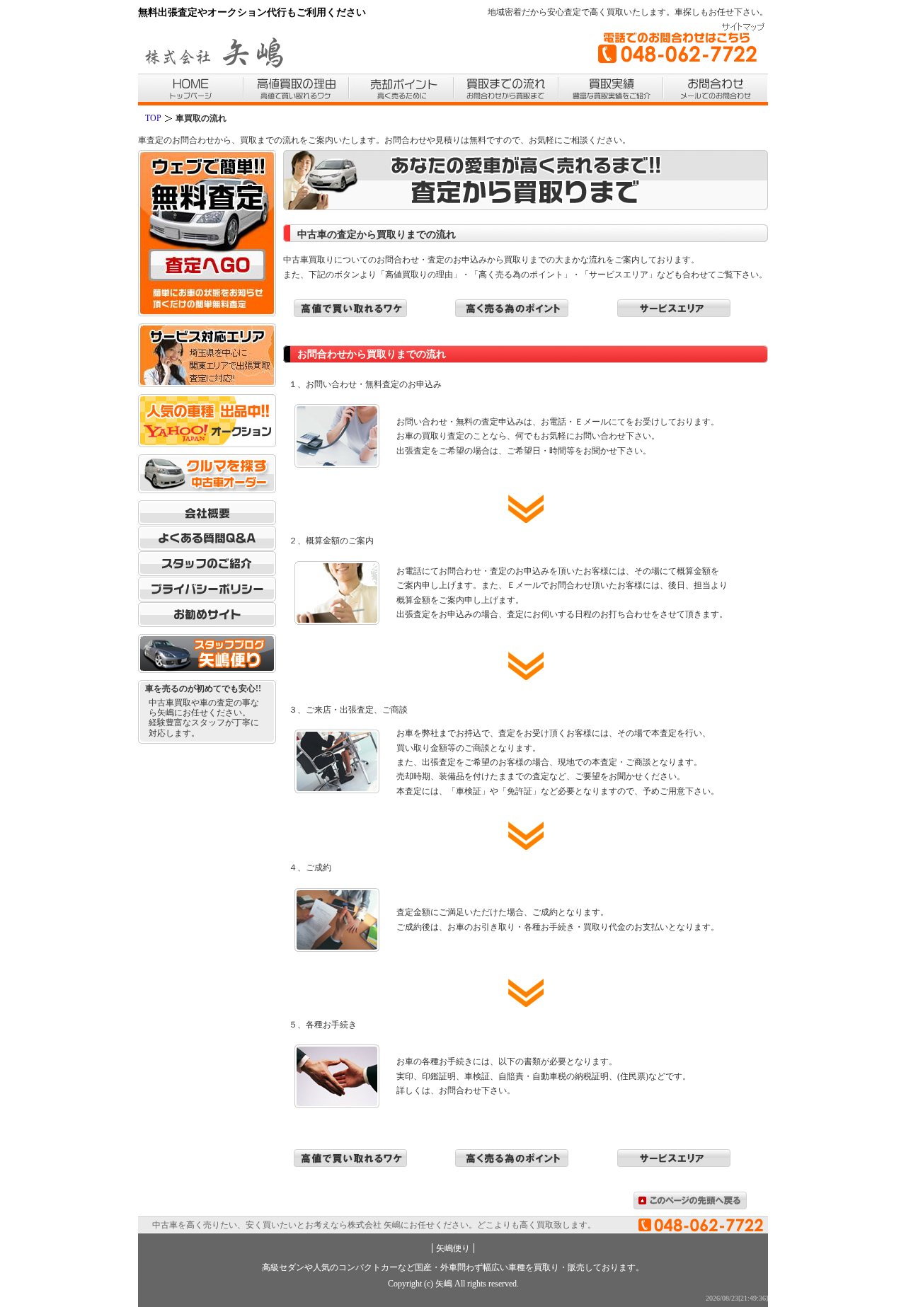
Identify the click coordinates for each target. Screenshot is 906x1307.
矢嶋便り (453, 1248)
